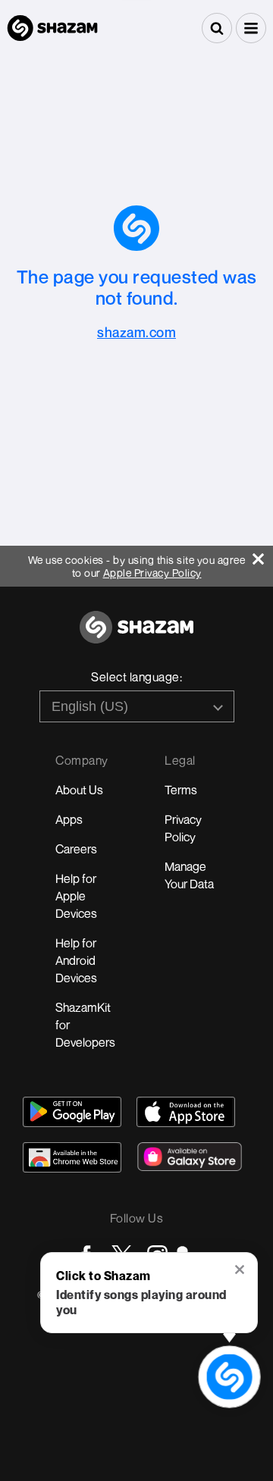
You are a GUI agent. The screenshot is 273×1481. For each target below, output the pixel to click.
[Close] (262, 555)
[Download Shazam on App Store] (185, 1112)
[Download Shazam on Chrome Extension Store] (72, 1157)
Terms (181, 789)
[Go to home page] (136, 635)
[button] (251, 28)
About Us (79, 789)
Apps (69, 819)
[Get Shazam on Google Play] (72, 1112)
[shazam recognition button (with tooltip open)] (229, 1376)
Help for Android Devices (76, 960)
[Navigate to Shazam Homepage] (52, 28)
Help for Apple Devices (76, 896)
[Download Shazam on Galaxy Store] (189, 1156)
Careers (76, 848)
